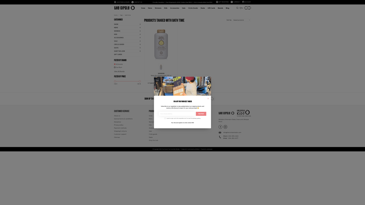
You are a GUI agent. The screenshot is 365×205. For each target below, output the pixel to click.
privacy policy (197, 118)
